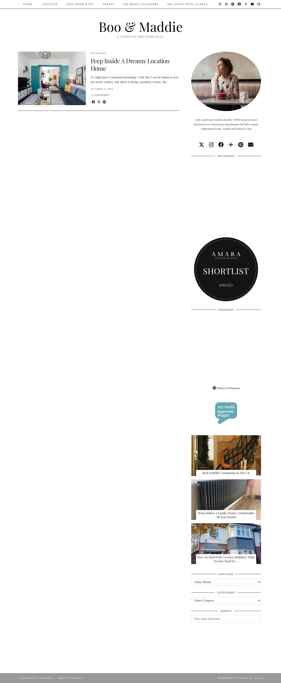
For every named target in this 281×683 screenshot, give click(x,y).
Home (28, 4)
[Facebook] (239, 4)
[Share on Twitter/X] (99, 102)
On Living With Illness (188, 4)
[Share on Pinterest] (104, 102)
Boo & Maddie (141, 26)
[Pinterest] (233, 4)
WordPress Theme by (240, 678)
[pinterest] (240, 145)
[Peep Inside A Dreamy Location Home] (52, 78)
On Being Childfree (141, 4)
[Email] (252, 4)
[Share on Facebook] (93, 102)
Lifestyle (49, 4)
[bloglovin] (231, 145)
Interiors (99, 53)
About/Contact (70, 678)
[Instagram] (226, 4)
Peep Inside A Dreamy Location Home (130, 64)
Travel (109, 4)
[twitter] (201, 145)
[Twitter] (220, 4)
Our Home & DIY (80, 4)
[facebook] (221, 145)
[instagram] (211, 145)
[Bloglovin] (246, 4)
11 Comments (100, 95)
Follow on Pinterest (228, 388)
